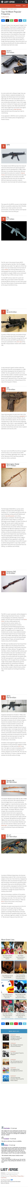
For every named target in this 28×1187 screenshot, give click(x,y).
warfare (7, 27)
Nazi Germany (18, 109)
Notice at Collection (5, 1183)
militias (6, 269)
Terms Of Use (13, 1176)
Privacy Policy (20, 1176)
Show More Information (22, 2)
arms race (19, 341)
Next (24, 5)
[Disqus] (14, 1144)
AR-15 (20, 746)
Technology (4, 9)
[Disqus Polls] (14, 1103)
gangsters (23, 416)
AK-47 (2, 901)
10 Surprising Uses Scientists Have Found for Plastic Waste (17, 1079)
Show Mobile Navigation (2, 2)
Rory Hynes (6, 16)
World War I (4, 825)
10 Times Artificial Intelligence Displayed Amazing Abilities (16, 1038)
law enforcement (10, 516)
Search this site (26, 2)
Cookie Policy (3, 1177)
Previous (18, 5)
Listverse (3, 1173)
